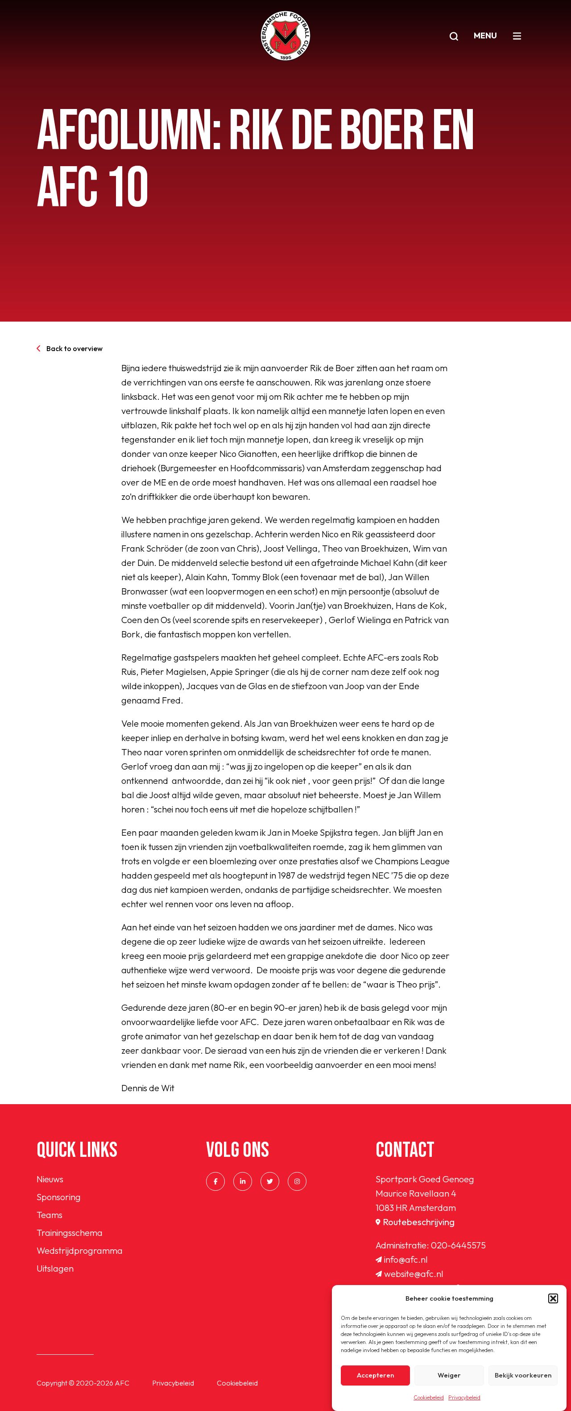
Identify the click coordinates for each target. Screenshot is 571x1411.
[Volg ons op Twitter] (270, 1181)
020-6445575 (458, 1245)
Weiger (449, 1375)
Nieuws (50, 1179)
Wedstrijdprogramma (80, 1250)
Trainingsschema (70, 1232)
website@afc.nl (413, 1273)
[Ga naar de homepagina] (285, 36)
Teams (49, 1214)
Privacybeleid (464, 1397)
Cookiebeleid (429, 1397)
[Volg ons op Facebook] (215, 1181)
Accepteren (375, 1375)
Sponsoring (59, 1196)
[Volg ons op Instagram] (297, 1181)
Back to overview (74, 348)
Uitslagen (55, 1268)
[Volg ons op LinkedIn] (242, 1181)
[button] (553, 1298)
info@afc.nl (406, 1259)
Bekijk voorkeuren (523, 1375)
